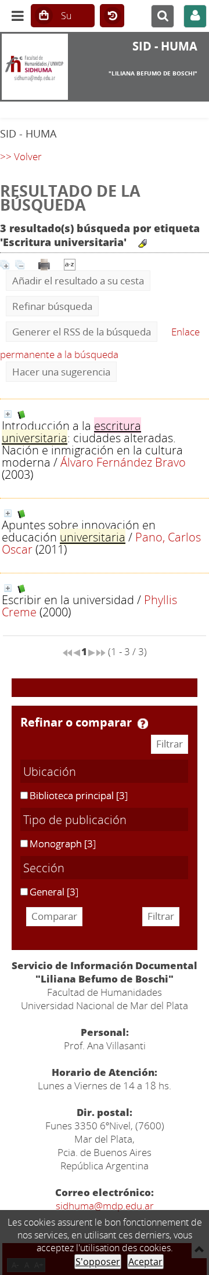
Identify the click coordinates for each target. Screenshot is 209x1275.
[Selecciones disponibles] (69, 263)
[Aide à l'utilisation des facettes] (143, 723)
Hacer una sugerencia (61, 371)
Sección (43, 867)
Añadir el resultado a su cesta (78, 280)
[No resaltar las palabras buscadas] (142, 243)
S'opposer (97, 1261)
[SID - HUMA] (35, 67)
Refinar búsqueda (52, 306)
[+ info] (8, 414)
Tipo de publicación (75, 819)
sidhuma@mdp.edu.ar (105, 1205)
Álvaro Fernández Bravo (123, 462)
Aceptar (145, 1261)
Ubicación (49, 771)
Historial (112, 16)
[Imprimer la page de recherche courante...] (44, 263)
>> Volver (21, 156)
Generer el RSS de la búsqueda (81, 331)
